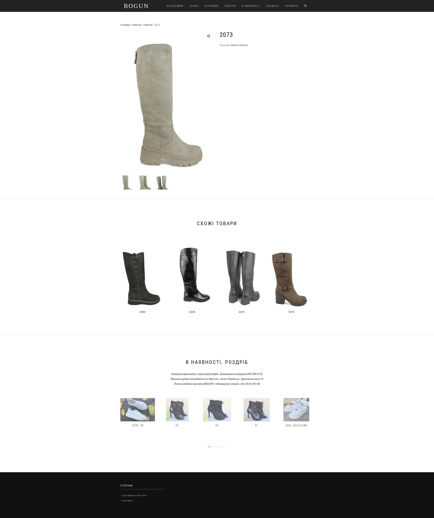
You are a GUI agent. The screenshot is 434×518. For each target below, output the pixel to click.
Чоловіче (291, 6)
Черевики (211, 6)
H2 (177, 425)
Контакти (127, 500)
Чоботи (230, 6)
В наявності (251, 6)
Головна (125, 24)
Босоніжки (175, 6)
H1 (137, 425)
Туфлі (193, 6)
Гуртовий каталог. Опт (134, 495)
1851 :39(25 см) (296, 425)
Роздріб (272, 6)
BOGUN (136, 6)
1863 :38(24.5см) (257, 425)
